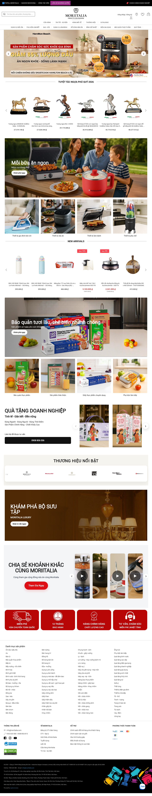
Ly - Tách (81, 655)
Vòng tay (117, 714)
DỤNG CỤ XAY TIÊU (48, 684)
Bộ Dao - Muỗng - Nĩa (13, 681)
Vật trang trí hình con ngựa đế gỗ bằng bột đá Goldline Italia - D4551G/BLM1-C (110, 123)
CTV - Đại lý (45, 732)
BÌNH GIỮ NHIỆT (11, 671)
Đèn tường (45, 648)
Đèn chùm (9, 708)
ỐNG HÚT (117, 648)
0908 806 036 (37, 438)
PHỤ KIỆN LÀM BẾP (120, 651)
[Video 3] (117, 574)
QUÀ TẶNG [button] (137, 27)
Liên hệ (43, 742)
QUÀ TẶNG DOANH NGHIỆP (122, 665)
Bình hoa (9, 668)
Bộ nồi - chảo (10, 688)
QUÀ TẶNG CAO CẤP (120, 658)
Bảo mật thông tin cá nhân (80, 742)
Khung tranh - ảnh (84, 648)
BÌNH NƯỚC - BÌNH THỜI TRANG (15, 674)
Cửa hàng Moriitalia (48, 746)
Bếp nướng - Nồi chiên (13, 665)
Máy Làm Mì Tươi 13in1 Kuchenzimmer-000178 (65, 282)
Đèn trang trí (46, 651)
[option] (19, 109)
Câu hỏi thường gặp (77, 735)
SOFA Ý (116, 681)
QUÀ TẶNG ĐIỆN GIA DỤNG (122, 661)
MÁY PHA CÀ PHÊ (84, 671)
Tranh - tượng (119, 698)
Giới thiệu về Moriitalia (49, 735)
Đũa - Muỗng (46, 665)
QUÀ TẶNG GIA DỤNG (121, 668)
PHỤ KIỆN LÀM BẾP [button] (33, 27)
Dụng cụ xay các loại (49, 688)
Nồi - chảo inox (83, 708)
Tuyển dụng (45, 739)
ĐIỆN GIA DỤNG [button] (106, 27)
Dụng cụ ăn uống (48, 668)
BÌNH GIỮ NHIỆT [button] (91, 27)
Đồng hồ (45, 655)
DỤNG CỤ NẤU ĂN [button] (17, 27)
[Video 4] (135, 574)
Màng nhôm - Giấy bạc (86, 681)
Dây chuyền (10, 698)
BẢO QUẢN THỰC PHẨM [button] (122, 27)
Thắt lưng (117, 684)
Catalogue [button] (104, 22)
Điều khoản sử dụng (77, 739)
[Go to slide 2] (74, 72)
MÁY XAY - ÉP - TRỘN (84, 674)
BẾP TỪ (8, 661)
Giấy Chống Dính (48, 691)
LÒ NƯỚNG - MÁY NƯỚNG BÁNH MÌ (89, 658)
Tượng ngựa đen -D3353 (41, 122)
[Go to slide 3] (77, 72)
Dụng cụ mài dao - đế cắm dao (53, 674)
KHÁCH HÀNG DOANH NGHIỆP (140, 3)
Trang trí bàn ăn (120, 701)
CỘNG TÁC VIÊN (43, 3)
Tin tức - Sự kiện (46, 749)
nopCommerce (14, 786)
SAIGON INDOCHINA (28, 3)
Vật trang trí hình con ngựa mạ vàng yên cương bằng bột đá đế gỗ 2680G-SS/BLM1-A (133, 123)
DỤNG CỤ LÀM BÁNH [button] (60, 27)
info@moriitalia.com (14, 728)
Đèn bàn (9, 704)
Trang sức (117, 704)
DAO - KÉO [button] (46, 27)
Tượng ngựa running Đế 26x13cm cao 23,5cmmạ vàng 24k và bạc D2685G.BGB (19, 123)
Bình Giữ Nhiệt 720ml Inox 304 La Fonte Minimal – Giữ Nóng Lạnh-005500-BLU (19, 282)
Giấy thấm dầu (47, 698)
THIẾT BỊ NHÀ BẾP (120, 691)
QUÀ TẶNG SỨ (118, 678)
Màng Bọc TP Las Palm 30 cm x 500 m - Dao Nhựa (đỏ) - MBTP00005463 (42, 282)
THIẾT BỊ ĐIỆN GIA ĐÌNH (121, 688)
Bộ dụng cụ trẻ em (12, 684)
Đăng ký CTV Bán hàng (49, 728)
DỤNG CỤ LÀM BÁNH (48, 671)
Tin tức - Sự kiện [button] (62, 22)
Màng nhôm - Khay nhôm (87, 684)
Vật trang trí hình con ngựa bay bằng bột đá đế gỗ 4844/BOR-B (64, 123)
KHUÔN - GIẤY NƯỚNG (85, 651)
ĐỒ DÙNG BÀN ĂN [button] (77, 27)
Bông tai (9, 691)
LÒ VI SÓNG (81, 661)
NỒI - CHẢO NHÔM (84, 694)
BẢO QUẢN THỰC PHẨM (13, 658)
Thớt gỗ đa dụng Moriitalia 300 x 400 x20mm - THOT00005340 (110, 282)
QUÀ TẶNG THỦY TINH (121, 674)
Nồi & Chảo (82, 698)
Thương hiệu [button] (91, 22)
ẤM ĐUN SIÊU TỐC (11, 648)
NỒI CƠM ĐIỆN (83, 691)
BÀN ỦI (8, 655)
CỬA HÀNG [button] (47, 22)
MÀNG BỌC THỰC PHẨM (86, 678)
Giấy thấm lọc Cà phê (49, 701)
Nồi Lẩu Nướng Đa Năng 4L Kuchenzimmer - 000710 (87, 282)
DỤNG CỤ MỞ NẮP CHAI (49, 678)
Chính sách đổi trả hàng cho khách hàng (85, 728)
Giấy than (45, 694)
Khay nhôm (46, 711)
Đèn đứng (9, 711)
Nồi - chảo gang (84, 704)
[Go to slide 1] (72, 72)
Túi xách (117, 708)
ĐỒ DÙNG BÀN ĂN (47, 658)
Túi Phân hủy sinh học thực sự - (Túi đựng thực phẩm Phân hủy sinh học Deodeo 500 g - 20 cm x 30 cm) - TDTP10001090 (133, 282)
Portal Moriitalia (12, 3)
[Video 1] (82, 574)
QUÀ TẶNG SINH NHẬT (121, 671)
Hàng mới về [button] (76, 22)
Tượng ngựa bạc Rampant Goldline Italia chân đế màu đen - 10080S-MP (87, 123)
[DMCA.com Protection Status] (10, 750)
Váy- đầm (117, 711)
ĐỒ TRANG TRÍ (46, 661)
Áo (7, 651)
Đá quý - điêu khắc (12, 701)
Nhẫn (80, 688)
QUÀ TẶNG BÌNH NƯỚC (121, 655)
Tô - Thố (117, 694)
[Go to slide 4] (79, 72)
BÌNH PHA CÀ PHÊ (11, 678)
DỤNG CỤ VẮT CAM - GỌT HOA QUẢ (53, 681)
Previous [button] (7, 108)
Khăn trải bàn (47, 708)
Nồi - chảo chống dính (86, 701)
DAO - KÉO (9, 694)
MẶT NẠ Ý (81, 665)
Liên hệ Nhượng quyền (60, 3)
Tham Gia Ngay (36, 583)
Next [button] (145, 108)
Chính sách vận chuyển (78, 732)
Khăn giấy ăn (46, 704)
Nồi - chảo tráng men (85, 711)
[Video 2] (100, 574)
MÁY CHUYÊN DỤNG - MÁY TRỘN (88, 668)
